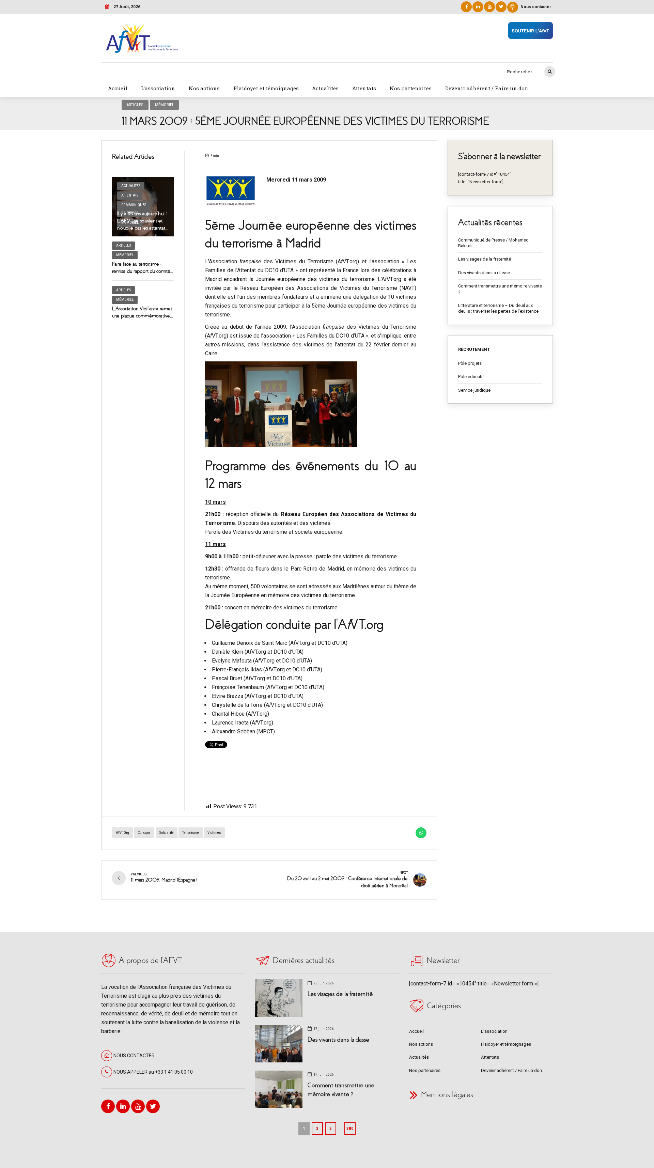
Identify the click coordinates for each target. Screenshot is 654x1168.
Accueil (117, 88)
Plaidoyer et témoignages (266, 88)
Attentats (364, 88)
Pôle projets (470, 363)
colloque (144, 832)
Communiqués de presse (133, 209)
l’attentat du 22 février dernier (372, 344)
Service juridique (474, 390)
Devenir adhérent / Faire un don (486, 88)
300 (350, 1128)
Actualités (325, 88)
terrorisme (190, 832)
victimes (214, 832)
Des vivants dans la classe (484, 272)
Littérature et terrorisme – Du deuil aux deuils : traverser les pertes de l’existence (498, 308)
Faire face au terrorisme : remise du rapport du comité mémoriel (141, 271)
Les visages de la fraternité (484, 259)
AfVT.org (122, 832)
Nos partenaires (411, 88)
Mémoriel (164, 104)
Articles (134, 104)
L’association (158, 88)
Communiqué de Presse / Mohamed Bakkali (493, 243)
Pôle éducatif (471, 376)
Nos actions (204, 88)
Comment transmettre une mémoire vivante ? (500, 289)
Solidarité (166, 832)
